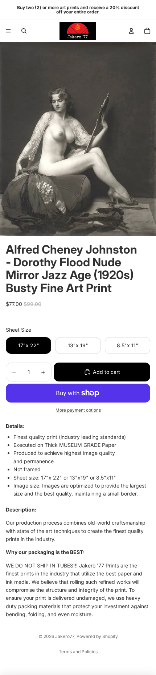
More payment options (78, 410)
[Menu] (8, 31)
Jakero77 (64, 636)
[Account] (131, 31)
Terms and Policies (78, 651)
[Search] (24, 31)
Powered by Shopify (97, 636)
